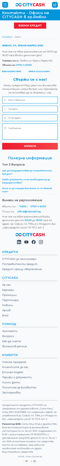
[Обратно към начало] (30, 4)
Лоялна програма (14, 362)
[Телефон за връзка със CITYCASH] (54, 4)
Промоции (9, 295)
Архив (6, 310)
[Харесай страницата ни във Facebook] (33, 243)
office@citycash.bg (29, 211)
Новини (7, 305)
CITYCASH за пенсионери (19, 259)
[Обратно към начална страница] (30, 235)
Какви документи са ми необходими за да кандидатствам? (26, 181)
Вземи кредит (30, 25)
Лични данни (11, 382)
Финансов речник (14, 346)
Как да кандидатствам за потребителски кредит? (27, 172)
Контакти (7, 37)
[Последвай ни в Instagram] (41, 243)
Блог (5, 315)
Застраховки (11, 392)
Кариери (8, 290)
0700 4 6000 (24, 65)
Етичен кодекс (12, 372)
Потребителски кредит (20, 264)
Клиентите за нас (15, 367)
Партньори (10, 300)
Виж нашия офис (11, 71)
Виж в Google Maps (39, 71)
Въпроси (8, 336)
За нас (6, 284)
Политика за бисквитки (19, 387)
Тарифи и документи (17, 377)
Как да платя (11, 341)
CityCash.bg (36, 456)
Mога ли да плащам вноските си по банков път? (27, 190)
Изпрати (30, 146)
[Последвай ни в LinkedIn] (19, 243)
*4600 (22, 206)
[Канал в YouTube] (26, 243)
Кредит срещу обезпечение (22, 269)
